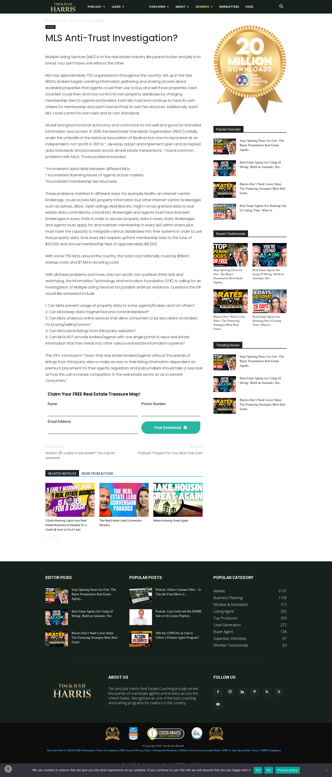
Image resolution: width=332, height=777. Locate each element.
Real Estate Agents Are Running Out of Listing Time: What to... (267, 320)
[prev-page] (48, 538)
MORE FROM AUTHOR (97, 473)
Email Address (59, 421)
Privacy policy (287, 770)
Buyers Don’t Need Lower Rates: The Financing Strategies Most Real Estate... (262, 188)
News (135, 7)
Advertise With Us (57, 750)
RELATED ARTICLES (62, 473)
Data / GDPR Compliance (267, 750)
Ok (258, 770)
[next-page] (55, 538)
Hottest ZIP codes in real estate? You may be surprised (80, 455)
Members (202, 7)
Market (61, 20)
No (269, 770)
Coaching (157, 7)
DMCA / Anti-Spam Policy (237, 750)
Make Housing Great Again (170, 520)
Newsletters (229, 7)
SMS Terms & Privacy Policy (135, 750)
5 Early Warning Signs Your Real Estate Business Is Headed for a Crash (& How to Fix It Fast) (66, 525)
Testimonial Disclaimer (165, 750)
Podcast (95, 7)
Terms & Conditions (107, 750)
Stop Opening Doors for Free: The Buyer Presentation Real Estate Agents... (262, 145)
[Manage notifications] (8, 768)
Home (49, 20)
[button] (281, 6)
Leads (116, 7)
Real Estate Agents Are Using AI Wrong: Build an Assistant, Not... (268, 274)
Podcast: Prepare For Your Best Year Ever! (170, 453)
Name (52, 404)
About (180, 7)
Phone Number (153, 404)
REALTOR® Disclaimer (81, 750)
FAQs (249, 7)
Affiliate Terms (187, 750)
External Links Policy (209, 750)
